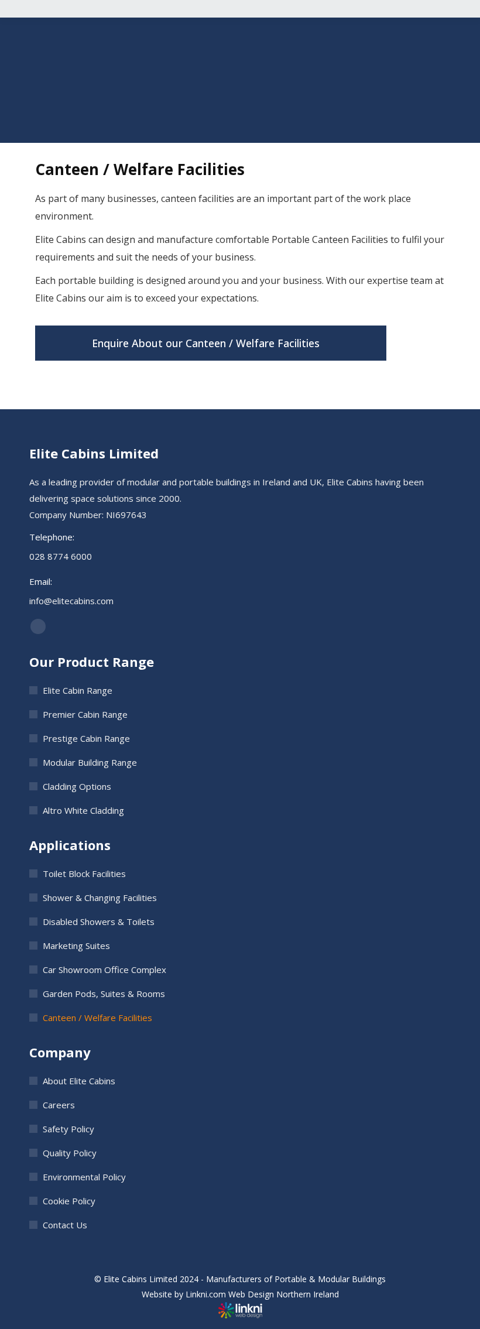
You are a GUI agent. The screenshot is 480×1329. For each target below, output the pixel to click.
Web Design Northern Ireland (283, 1294)
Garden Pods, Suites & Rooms (104, 993)
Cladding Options (77, 786)
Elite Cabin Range (77, 690)
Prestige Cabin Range (86, 738)
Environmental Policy (84, 1177)
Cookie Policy (69, 1201)
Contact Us (65, 1225)
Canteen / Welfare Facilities (97, 1017)
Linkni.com (206, 1294)
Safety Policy (68, 1129)
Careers (59, 1105)
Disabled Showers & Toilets (99, 921)
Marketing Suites (76, 945)
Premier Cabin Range (85, 714)
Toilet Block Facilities (84, 873)
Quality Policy (70, 1153)
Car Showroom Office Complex (104, 969)
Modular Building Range (90, 762)
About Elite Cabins (79, 1081)
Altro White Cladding (83, 810)
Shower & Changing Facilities (100, 897)
